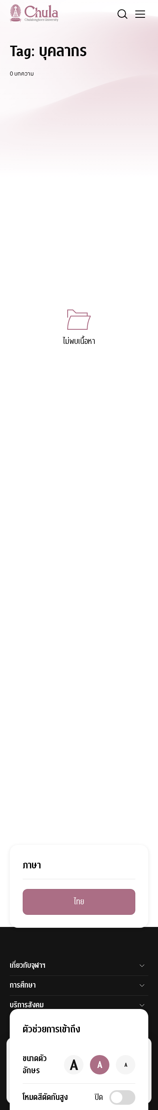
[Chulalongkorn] (34, 13)
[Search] (122, 14)
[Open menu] (140, 14)
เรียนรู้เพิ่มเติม (67, 1088)
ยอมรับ (27, 1088)
